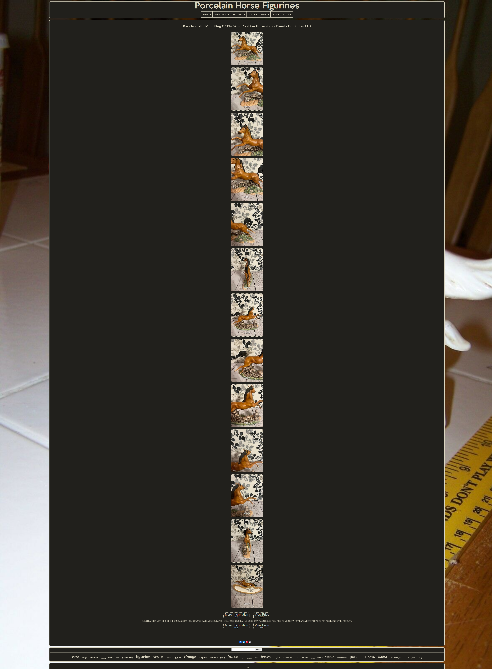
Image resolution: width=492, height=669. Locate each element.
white (372, 657)
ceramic (214, 657)
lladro (382, 657)
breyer (242, 658)
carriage (395, 657)
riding (419, 658)
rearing (296, 658)
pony (222, 657)
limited (305, 658)
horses (266, 657)
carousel (159, 657)
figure (178, 657)
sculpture (203, 657)
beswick (406, 658)
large (84, 657)
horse (233, 656)
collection (287, 657)
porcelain (358, 656)
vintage (190, 656)
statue (329, 657)
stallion (313, 658)
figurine (143, 656)
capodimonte (342, 658)
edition (170, 658)
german (103, 658)
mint (110, 657)
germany (127, 657)
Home (247, 667)
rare (75, 656)
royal (277, 657)
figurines (249, 658)
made (319, 657)
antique (94, 657)
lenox (256, 658)
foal (413, 658)
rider (117, 658)
